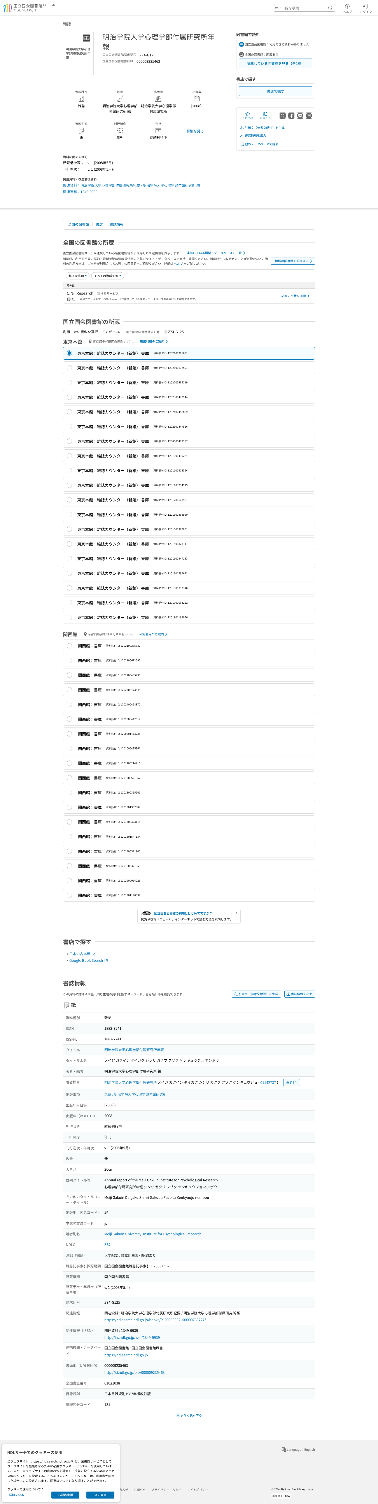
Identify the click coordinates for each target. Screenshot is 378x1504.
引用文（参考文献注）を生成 (265, 127)
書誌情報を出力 (255, 135)
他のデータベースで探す (261, 144)
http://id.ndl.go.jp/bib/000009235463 (134, 1372)
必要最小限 (65, 1495)
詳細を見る (195, 130)
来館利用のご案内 (152, 341)
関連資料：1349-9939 (80, 191)
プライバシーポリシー (166, 1489)
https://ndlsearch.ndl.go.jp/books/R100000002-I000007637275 (155, 1319)
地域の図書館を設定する (292, 261)
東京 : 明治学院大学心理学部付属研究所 (135, 1094)
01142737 (268, 1082)
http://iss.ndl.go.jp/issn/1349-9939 (132, 1337)
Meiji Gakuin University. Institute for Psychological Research (152, 1233)
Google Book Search (86, 960)
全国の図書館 (78, 224)
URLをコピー (265, 118)
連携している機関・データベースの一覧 (214, 253)
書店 (99, 224)
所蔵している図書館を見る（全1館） (276, 63)
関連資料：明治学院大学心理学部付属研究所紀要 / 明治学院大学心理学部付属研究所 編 (131, 185)
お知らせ (140, 1489)
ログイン (366, 12)
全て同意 (100, 1495)
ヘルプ (347, 12)
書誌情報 (117, 224)
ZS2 (107, 1244)
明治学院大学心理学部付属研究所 (130, 1082)
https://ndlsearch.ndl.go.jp (126, 1354)
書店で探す (275, 91)
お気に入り (247, 118)
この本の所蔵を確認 (292, 296)
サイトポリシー (197, 1489)
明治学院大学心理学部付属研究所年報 (134, 1049)
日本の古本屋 (80, 953)
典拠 (289, 1082)
